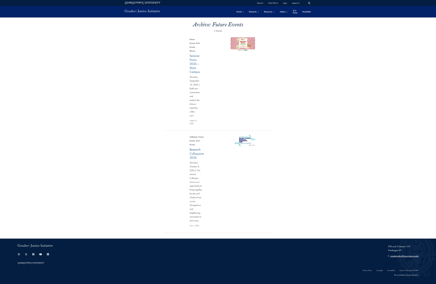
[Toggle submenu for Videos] (287, 11)
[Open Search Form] (309, 3)
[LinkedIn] (48, 254)
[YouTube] (40, 254)
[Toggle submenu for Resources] (274, 11)
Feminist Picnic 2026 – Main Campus (195, 64)
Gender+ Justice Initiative (142, 11)
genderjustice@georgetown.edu (404, 255)
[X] (26, 254)
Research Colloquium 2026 (197, 154)
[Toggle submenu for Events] (243, 11)
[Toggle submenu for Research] (258, 11)
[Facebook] (33, 254)
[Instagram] (18, 254)
